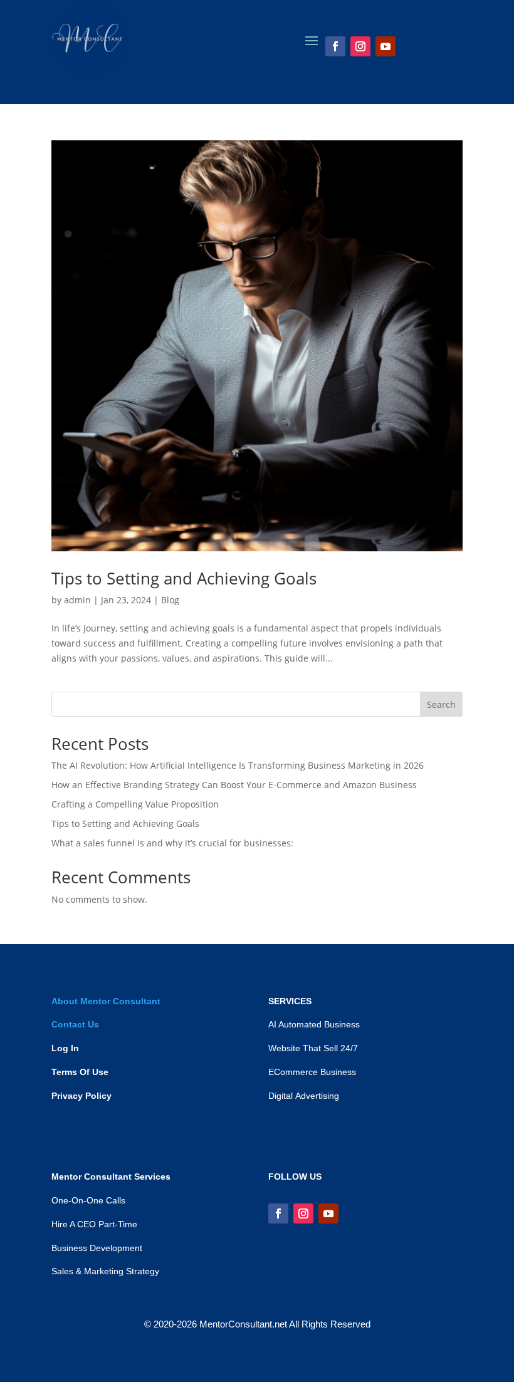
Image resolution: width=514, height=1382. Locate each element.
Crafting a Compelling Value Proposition (135, 804)
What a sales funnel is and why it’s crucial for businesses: (172, 843)
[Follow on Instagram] (360, 46)
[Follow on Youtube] (385, 46)
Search (441, 704)
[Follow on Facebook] (335, 46)
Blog (170, 600)
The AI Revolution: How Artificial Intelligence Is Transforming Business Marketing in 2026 (237, 765)
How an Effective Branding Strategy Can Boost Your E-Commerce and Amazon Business (234, 785)
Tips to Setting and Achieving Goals (184, 578)
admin (77, 600)
